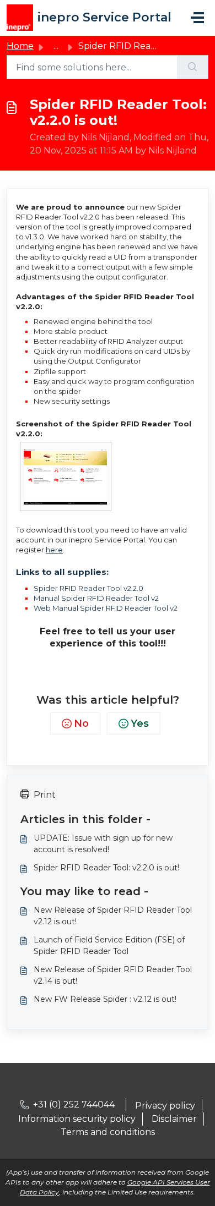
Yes (140, 723)
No (81, 723)
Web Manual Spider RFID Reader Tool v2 (106, 608)
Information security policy (77, 1119)
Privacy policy (165, 1105)
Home (20, 46)
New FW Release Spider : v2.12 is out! (105, 999)
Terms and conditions (108, 1132)
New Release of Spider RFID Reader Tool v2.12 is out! (113, 916)
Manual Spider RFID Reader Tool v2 (96, 598)
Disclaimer (174, 1119)
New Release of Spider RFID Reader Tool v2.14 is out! (113, 975)
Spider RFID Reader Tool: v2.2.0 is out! (106, 868)
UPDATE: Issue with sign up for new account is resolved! (103, 843)
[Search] (192, 67)
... (55, 46)
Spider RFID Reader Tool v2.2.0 (88, 588)
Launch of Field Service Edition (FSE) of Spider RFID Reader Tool (109, 945)
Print (45, 795)
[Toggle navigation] (197, 18)
